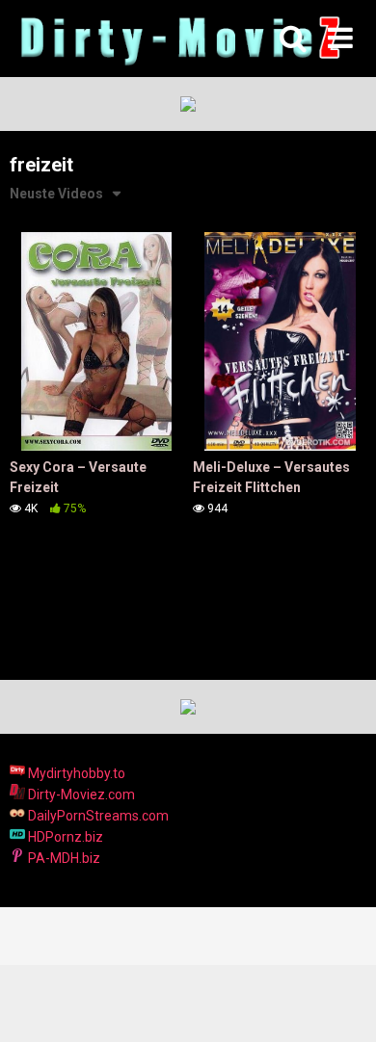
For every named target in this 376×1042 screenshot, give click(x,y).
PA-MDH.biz (62, 858)
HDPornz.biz (64, 837)
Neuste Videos (56, 193)
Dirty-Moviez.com (80, 794)
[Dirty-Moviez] (178, 39)
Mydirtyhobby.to (75, 773)
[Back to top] (340, 1003)
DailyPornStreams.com (97, 815)
